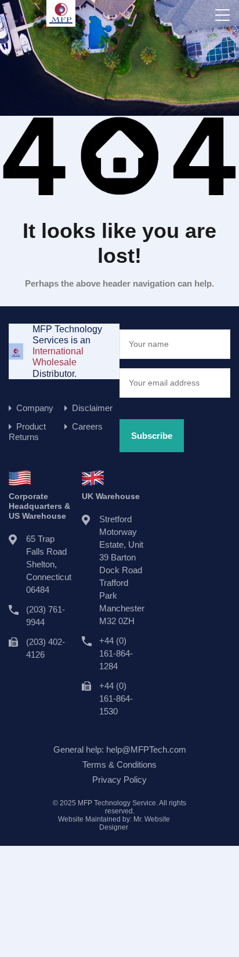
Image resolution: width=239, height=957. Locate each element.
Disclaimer (92, 408)
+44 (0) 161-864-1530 (116, 698)
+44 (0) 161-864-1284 (116, 653)
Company (34, 408)
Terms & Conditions (119, 764)
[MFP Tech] (60, 21)
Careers (87, 426)
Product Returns (27, 431)
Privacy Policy (119, 779)
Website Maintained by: (114, 823)
